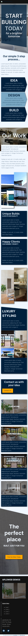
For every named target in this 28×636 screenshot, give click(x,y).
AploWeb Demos (11, 579)
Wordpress (22, 635)
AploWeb (15, 635)
